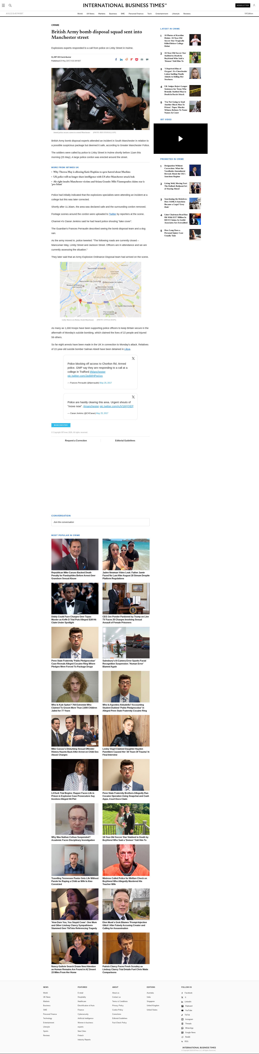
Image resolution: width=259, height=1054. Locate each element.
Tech (149, 13)
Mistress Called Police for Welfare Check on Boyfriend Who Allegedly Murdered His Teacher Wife (125, 881)
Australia (150, 993)
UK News (90, 13)
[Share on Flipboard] (131, 59)
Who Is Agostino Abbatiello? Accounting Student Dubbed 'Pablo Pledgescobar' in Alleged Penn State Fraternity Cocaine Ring (125, 708)
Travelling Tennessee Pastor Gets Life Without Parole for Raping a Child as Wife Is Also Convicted (74, 881)
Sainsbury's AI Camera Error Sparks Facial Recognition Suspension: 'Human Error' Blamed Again (124, 664)
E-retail (80, 993)
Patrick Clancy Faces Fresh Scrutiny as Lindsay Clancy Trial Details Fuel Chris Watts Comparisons (125, 969)
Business (113, 13)
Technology (47, 1018)
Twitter (112, 214)
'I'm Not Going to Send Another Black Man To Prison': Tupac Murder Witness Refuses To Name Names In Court (175, 107)
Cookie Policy (117, 1010)
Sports (45, 1031)
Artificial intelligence (85, 1018)
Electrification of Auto (86, 1006)
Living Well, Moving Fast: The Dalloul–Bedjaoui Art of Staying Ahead (175, 186)
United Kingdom (153, 1006)
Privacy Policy (118, 1006)
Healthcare (82, 1001)
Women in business (85, 1023)
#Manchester (97, 371)
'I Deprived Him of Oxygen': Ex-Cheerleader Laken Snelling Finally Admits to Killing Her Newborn (175, 74)
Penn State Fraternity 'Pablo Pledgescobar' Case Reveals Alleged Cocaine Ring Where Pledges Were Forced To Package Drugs (73, 664)
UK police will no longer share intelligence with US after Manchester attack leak (94, 177)
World (80, 13)
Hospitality (82, 997)
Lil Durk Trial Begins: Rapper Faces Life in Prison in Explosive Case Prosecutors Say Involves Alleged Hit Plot (73, 796)
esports (81, 1027)
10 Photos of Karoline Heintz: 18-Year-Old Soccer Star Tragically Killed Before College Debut (174, 40)
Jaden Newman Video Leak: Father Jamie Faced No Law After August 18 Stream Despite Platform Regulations (126, 575)
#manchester (91, 406)
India (149, 997)
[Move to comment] (147, 59)
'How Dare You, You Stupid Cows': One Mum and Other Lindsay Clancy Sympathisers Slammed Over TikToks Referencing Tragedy (74, 925)
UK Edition (249, 14)
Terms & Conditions (120, 1001)
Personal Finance (136, 13)
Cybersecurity (83, 1014)
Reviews (186, 13)
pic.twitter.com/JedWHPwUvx (85, 375)
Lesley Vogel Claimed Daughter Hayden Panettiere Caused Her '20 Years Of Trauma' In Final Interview (126, 752)
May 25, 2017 (106, 383)
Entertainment (162, 13)
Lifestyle (175, 13)
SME (123, 13)
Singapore (151, 1001)
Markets (101, 13)
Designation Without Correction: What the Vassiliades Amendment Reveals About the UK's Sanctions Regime (174, 171)
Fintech (81, 1035)
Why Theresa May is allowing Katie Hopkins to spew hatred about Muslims (91, 172)
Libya (127, 349)
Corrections (116, 1014)
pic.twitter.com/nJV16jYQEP (116, 406)
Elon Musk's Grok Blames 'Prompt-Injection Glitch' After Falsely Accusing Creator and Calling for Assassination (125, 925)
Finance (81, 1010)
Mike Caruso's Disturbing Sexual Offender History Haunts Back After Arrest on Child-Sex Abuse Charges (74, 752)
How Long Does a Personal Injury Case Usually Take (173, 233)
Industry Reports (84, 1040)
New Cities (82, 1031)
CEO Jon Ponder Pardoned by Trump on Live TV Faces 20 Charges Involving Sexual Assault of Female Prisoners (126, 619)
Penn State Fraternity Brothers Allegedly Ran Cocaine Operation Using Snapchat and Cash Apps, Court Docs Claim (126, 796)
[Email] (141, 59)
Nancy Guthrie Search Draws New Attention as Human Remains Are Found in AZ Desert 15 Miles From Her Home (73, 969)
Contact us (116, 997)
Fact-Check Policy (119, 1023)
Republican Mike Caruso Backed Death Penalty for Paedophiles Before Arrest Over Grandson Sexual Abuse (73, 575)
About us (115, 993)
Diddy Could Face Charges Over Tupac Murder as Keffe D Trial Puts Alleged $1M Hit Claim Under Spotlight (73, 619)
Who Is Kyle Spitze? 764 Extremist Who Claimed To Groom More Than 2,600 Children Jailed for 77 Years (74, 708)
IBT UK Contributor (62, 57)
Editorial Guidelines (125, 440)
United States (152, 1010)
